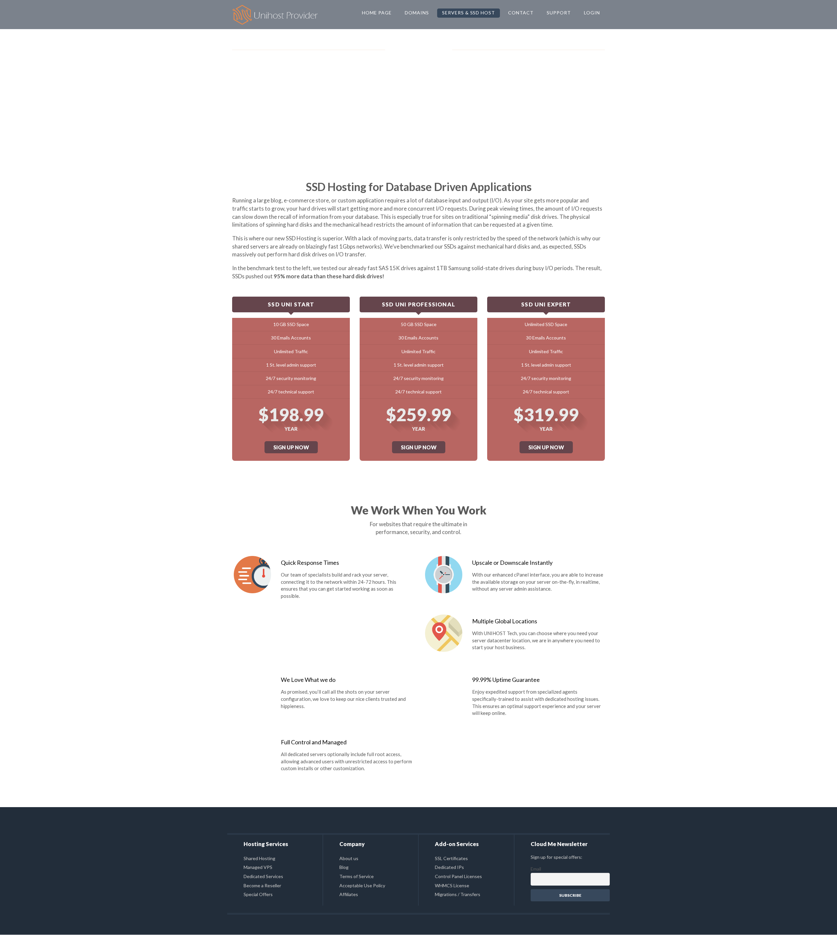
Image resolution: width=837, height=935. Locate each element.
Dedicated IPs (449, 867)
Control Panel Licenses (458, 876)
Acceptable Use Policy (362, 885)
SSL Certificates (451, 858)
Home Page (377, 12)
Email (536, 869)
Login (592, 12)
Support (559, 12)
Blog (344, 867)
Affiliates (348, 894)
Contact (521, 12)
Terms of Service (356, 876)
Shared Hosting (259, 858)
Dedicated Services (263, 876)
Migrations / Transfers (457, 894)
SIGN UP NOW (291, 447)
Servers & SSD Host (468, 12)
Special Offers (258, 894)
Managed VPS (258, 867)
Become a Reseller (262, 885)
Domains (417, 12)
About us (348, 858)
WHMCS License (452, 885)
